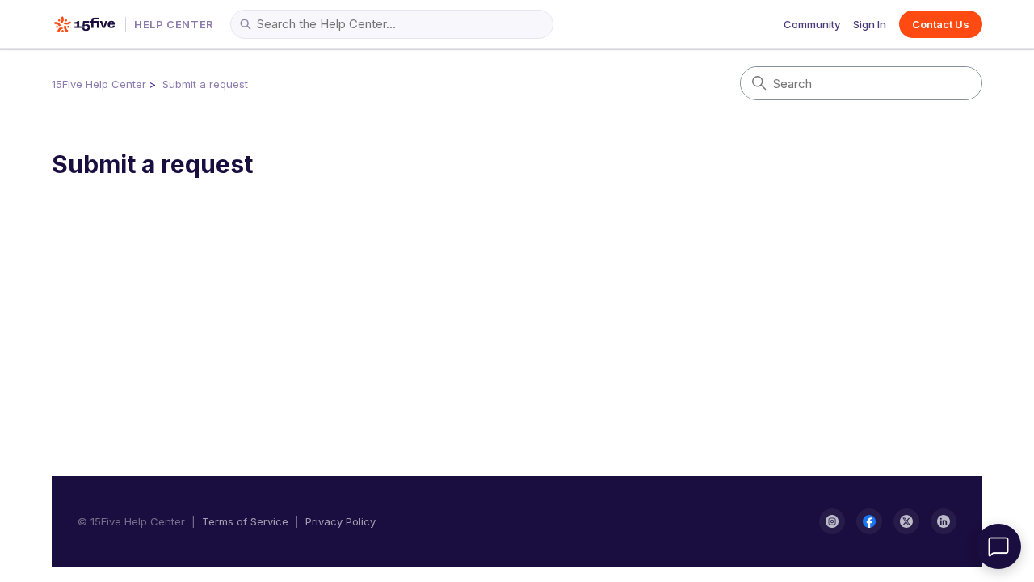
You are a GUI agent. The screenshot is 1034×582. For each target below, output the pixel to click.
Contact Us (940, 24)
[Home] (84, 24)
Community (812, 24)
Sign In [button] (869, 24)
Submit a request (205, 84)
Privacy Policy (340, 521)
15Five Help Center (99, 84)
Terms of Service (245, 521)
